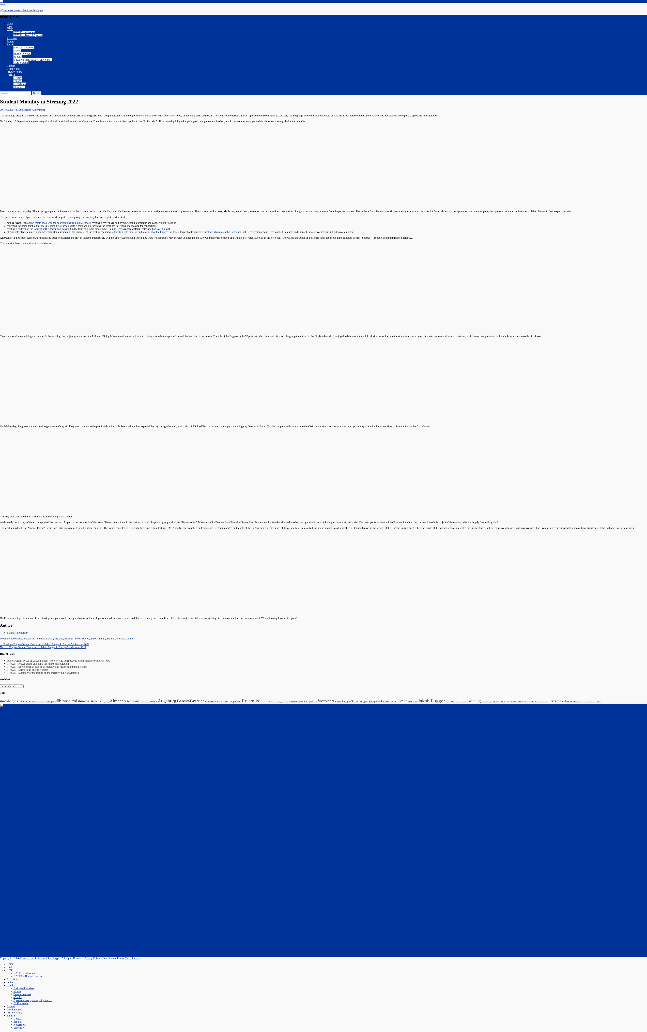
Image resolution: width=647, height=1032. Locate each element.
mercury (465, 702)
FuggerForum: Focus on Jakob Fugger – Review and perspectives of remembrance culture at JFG (58, 660)
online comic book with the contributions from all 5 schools (58, 222)
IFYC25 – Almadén (24, 32)
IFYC (10, 29)
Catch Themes (132, 958)
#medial (40, 638)
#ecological (10, 701)
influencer (412, 702)
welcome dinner (125, 638)
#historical (29, 638)
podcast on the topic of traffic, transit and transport (44, 228)
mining (101, 638)
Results (10, 44)
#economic (16, 638)
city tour (58, 638)
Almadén (118, 701)
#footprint (51, 701)
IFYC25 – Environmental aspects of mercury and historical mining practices (47, 666)
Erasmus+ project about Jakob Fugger (40, 958)
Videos (17, 50)
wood (598, 701)
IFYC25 (401, 701)
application (145, 702)
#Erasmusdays (39, 702)
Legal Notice (14, 68)
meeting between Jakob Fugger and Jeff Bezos (228, 232)
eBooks (17, 56)
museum (497, 701)
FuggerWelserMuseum (382, 701)
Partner (10, 41)
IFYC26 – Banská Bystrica (27, 35)
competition (235, 701)
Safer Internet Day (540, 702)
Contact (11, 65)
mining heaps (486, 702)
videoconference (572, 701)
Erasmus (68, 638)
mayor (458, 702)
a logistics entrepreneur (124, 232)
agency (106, 702)
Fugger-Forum (350, 701)
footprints (325, 701)
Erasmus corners (22, 53)
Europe (264, 701)
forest (338, 701)
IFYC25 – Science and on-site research (27, 669)
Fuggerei (364, 702)
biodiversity (211, 701)
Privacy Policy (14, 71)
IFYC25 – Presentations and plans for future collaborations (38, 663)
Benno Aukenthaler (34, 109)
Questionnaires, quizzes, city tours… (32, 59)
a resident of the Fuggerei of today (161, 232)
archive (153, 702)
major (93, 638)
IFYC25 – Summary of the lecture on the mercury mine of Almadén (43, 672)
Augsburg (167, 700)
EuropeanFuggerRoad (279, 702)
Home (10, 23)
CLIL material (20, 62)
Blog (9, 26)
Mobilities (5, 638)
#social (49, 638)
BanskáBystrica (191, 701)
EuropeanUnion (296, 702)
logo (447, 702)
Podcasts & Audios (23, 47)
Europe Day (310, 701)
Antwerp (133, 701)
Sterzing (110, 638)
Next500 (506, 702)
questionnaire (517, 702)
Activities (12, 38)
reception (528, 701)
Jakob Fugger (82, 638)
